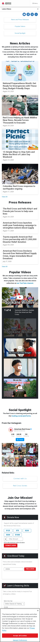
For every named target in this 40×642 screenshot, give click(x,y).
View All (4, 197)
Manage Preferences (20, 640)
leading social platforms (21, 416)
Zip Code (6, 607)
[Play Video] (20, 297)
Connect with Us (20, 478)
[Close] (38, 610)
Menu (36, 3)
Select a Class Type (8, 601)
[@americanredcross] (11, 430)
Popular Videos (20, 26)
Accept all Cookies (20, 636)
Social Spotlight (20, 33)
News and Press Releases (20, 19)
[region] (20, 625)
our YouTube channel (25, 283)
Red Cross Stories (20, 485)
